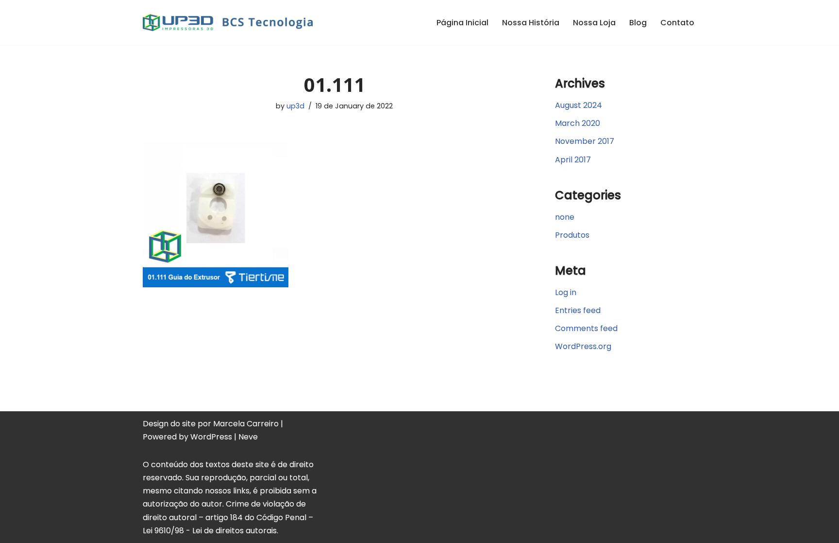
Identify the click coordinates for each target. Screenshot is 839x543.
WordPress (211, 436)
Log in (565, 292)
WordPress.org (583, 346)
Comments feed (586, 328)
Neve (248, 436)
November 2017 (584, 141)
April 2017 (573, 159)
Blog (638, 22)
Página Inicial (462, 22)
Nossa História (530, 22)
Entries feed (578, 310)
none (564, 217)
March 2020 (577, 123)
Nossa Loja (594, 22)
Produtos (572, 235)
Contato (677, 22)
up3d (295, 106)
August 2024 (578, 105)
